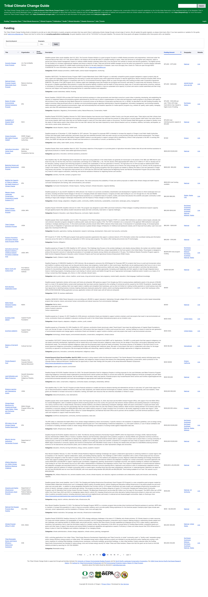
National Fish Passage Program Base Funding (12, 509)
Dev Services (125, 584)
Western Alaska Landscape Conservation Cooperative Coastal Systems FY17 (11, 196)
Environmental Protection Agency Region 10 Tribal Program (124, 563)
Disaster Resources (87, 21)
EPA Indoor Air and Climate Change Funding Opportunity (11, 425)
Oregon (186, 138)
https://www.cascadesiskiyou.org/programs (58, 363)
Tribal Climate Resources (31, 21)
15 (111, 555)
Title (6, 52)
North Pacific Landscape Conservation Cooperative (131, 561)
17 (118, 555)
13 (104, 555)
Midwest (186, 251)
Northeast (187, 209)
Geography (41, 41)
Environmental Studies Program (100, 561)
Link (199, 64)
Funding (6, 21)
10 (94, 555)
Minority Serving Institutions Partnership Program (11, 441)
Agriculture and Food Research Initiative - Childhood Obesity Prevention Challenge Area (11, 252)
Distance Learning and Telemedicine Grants (10, 391)
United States (188, 319)
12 (101, 555)
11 (97, 555)
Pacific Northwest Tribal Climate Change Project (48, 10)
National (186, 64)
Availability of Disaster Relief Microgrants (9, 122)
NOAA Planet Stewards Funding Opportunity (10, 304)
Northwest (187, 103)
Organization (25, 52)
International (188, 346)
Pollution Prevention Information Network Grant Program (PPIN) (12, 239)
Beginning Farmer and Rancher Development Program (12, 167)
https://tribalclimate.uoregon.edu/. (44, 14)
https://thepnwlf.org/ (181, 12)
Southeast (187, 211)
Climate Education (74, 21)
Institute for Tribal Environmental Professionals (86, 563)
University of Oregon (84, 561)
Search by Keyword (11, 41)
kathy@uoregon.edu (119, 565)
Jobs (97, 21)
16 (115, 555)
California (187, 363)
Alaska (186, 105)
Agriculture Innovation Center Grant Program (12, 151)
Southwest (187, 207)
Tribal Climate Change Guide (26, 6)
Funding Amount (173, 53)
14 (108, 555)
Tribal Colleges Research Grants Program (10, 210)
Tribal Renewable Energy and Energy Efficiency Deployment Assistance (11, 543)
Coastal (186, 408)
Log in (204, 21)
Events (102, 21)
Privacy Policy (106, 584)
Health (65, 21)
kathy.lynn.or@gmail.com (15, 34)
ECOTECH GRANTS (11, 331)
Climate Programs (46, 21)
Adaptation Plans (16, 21)
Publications (57, 21)
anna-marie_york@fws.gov (97, 67)
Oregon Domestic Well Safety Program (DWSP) (11, 138)
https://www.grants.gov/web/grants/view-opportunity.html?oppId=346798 (68, 496)
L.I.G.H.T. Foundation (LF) (93, 10)
